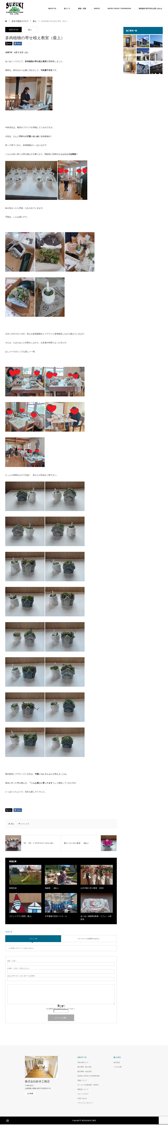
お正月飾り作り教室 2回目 (92, 888)
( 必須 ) (11, 961)
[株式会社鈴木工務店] (23, 8)
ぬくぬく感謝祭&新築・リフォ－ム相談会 (96, 917)
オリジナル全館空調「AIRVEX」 (88, 1085)
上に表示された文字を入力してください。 (61, 1008)
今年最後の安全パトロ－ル (56, 916)
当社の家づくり (82, 1062)
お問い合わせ (82, 1098)
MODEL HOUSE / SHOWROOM (119, 8)
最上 (30, 29)
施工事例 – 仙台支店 (84, 1071)
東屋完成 (13, 888)
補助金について (82, 1089)
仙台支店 (117, 1062)
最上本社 (117, 1057)
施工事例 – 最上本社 (84, 1067)
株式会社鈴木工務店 (37, 1081)
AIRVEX (97, 8)
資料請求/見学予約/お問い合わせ (150, 8)
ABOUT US (52, 8)
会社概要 (30, 1093)
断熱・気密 (82, 8)
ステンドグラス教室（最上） (21, 916)
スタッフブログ (82, 1094)
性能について (82, 1080)
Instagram (7, 1120)
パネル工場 (117, 1067)
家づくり (67, 8)
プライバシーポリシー (85, 1103)
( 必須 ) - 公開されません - (18, 968)
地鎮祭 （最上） (52, 888)
